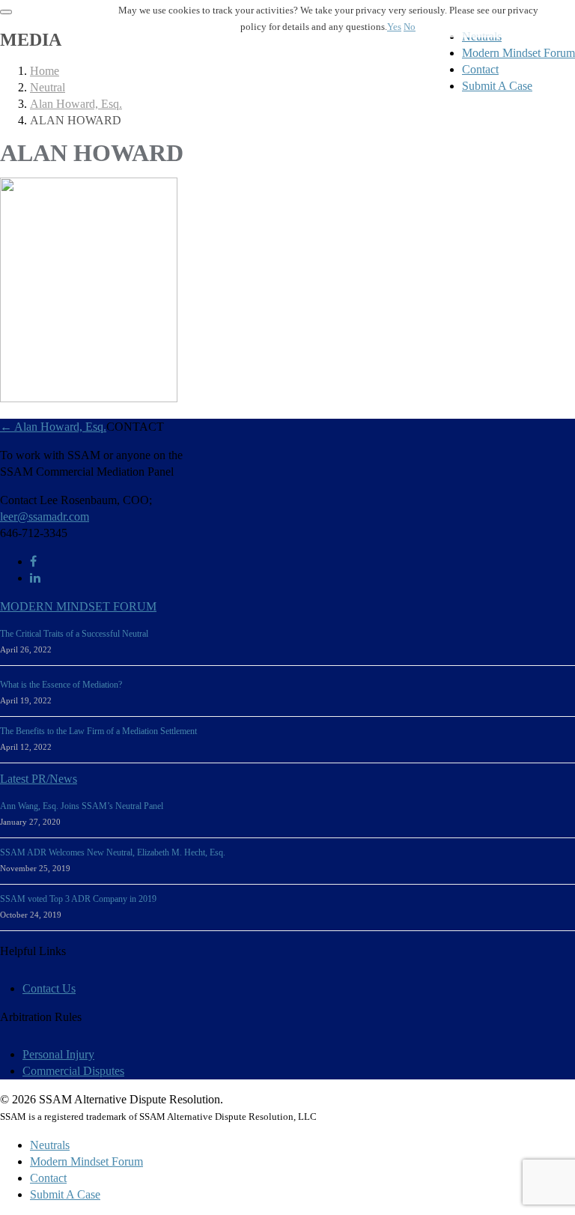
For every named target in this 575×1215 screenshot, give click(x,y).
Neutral (47, 87)
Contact (480, 69)
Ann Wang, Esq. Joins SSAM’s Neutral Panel (81, 806)
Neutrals (50, 1145)
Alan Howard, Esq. (76, 103)
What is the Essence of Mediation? (61, 684)
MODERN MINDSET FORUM (78, 606)
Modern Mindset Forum (518, 52)
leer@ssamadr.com (44, 516)
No (410, 27)
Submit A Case (497, 85)
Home (44, 70)
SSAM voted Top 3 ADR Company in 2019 (78, 899)
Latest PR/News (38, 778)
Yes (394, 27)
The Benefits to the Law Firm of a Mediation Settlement (98, 731)
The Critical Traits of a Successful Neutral (74, 633)
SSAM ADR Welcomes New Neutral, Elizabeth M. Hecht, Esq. (112, 852)
